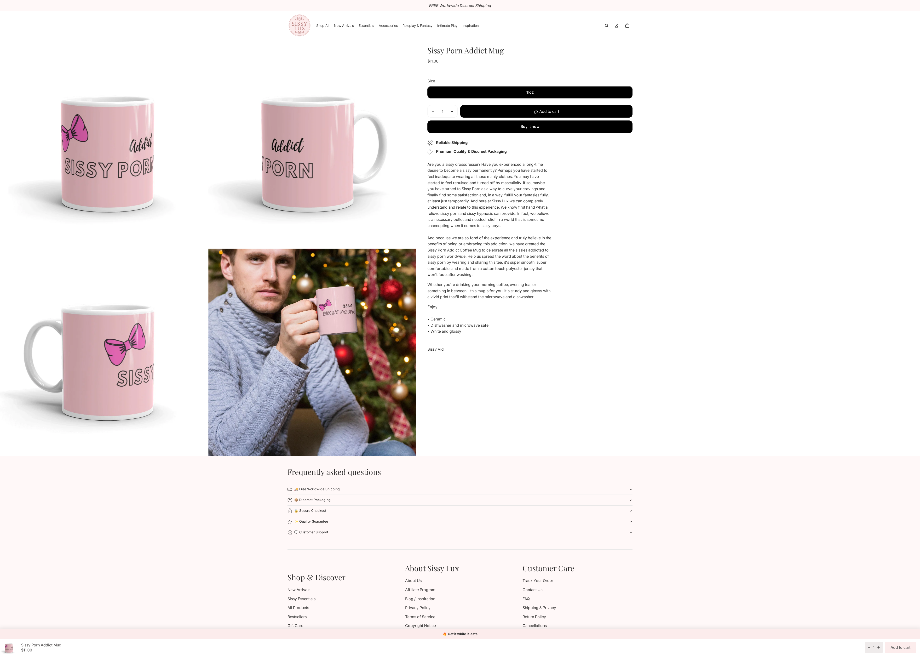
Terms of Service (420, 616)
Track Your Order (538, 580)
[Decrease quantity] (869, 647)
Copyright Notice (420, 625)
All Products (298, 607)
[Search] (606, 25)
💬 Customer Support (311, 532)
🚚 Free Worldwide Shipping (317, 489)
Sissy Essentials (302, 598)
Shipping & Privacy (539, 607)
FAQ (526, 598)
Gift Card (296, 625)
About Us (413, 580)
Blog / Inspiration (420, 598)
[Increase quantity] (878, 647)
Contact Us (532, 589)
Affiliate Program (420, 589)
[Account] (616, 25)
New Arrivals (299, 589)
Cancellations (535, 625)
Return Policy (534, 616)
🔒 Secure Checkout (310, 510)
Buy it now (530, 126)
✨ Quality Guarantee (311, 521)
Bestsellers (297, 616)
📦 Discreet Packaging (312, 500)
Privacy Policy (418, 607)
